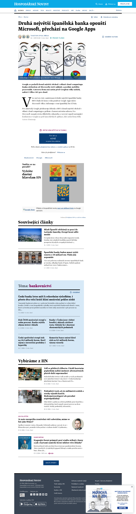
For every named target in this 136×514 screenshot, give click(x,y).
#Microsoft (48, 158)
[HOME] (15, 10)
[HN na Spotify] (43, 494)
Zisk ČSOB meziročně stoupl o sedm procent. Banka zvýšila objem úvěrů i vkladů (32, 322)
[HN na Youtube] (46, 494)
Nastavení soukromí (77, 487)
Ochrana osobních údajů (78, 481)
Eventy (97, 484)
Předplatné (125, 4)
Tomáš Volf (34, 35)
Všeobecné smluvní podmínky (80, 490)
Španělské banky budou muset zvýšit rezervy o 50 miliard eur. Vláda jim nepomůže (61, 255)
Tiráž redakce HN (59, 484)
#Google (39, 158)
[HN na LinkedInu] (40, 494)
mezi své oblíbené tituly (65, 208)
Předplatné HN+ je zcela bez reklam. (76, 217)
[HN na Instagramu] (37, 494)
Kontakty (57, 481)
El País (41, 35)
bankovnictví (40, 286)
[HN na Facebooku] (34, 494)
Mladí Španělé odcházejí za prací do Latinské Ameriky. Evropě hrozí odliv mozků (61, 232)
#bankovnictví (29, 158)
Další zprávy (51, 463)
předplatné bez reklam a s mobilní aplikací (54, 147)
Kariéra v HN (58, 490)
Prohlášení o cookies (77, 484)
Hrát (56, 179)
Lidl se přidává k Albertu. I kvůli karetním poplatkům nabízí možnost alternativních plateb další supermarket (64, 371)
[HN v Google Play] (26, 504)
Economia (57, 487)
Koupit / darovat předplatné (103, 481)
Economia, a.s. (32, 483)
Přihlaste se (61, 152)
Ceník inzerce (58, 493)
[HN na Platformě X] (31, 494)
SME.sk (46, 35)
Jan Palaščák (23, 416)
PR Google (57, 78)
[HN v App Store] (40, 504)
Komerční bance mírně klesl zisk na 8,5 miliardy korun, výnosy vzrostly (62, 340)
